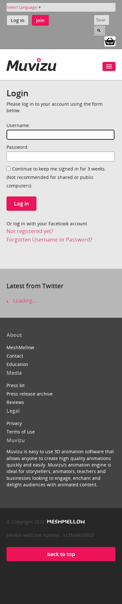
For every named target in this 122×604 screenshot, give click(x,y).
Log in (17, 20)
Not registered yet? (30, 231)
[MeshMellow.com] (65, 522)
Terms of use (21, 432)
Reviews (15, 402)
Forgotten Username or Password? (49, 239)
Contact (15, 356)
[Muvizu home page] (31, 63)
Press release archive (30, 394)
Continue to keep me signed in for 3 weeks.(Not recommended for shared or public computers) (56, 177)
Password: (18, 147)
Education (17, 364)
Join (40, 20)
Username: (18, 125)
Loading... (24, 300)
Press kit (16, 385)
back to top (61, 554)
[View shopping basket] (109, 40)
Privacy (14, 423)
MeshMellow (20, 347)
